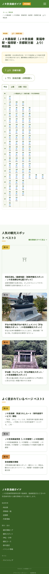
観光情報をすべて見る (37, 239)
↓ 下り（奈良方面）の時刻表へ (18, 78)
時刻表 (11, 12)
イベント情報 (8, 549)
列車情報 (6, 519)
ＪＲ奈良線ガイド (12, 4)
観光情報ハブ (8, 530)
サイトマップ (8, 560)
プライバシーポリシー (20, 573)
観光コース (7, 541)
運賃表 (5, 515)
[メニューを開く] (44, 3)
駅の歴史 (6, 545)
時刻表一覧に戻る (23, 216)
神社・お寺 (7, 537)
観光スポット (8, 534)
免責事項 (33, 573)
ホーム (5, 12)
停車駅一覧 (7, 511)
